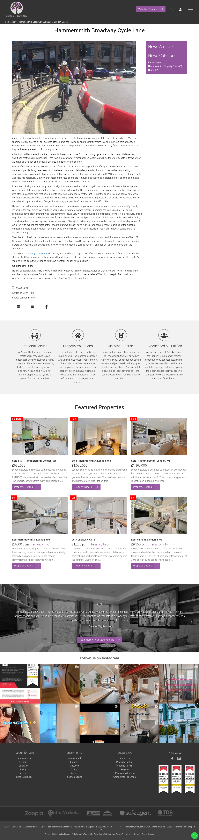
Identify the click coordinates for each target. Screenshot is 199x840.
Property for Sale (125, 762)
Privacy (137, 834)
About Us (125, 758)
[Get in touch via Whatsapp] (194, 835)
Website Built (77, 834)
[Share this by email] (32, 306)
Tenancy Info (40, 544)
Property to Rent (124, 765)
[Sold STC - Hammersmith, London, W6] (40, 436)
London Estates (64, 834)
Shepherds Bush (23, 776)
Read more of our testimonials (96, 639)
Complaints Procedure (124, 776)
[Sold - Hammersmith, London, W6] (99, 436)
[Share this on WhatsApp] (18, 307)
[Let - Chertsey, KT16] (99, 515)
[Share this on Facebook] (46, 306)
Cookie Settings (148, 834)
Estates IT (119, 834)
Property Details (23, 486)
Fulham (23, 762)
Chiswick (23, 765)
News (14, 21)
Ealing (23, 769)
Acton (23, 773)
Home (7, 21)
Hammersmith (23, 758)
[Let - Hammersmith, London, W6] (40, 515)
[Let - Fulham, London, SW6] (159, 515)
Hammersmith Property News (165, 66)
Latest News (154, 62)
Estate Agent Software (102, 834)
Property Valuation (125, 773)
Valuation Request (147, 9)
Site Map (129, 834)
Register (125, 769)
